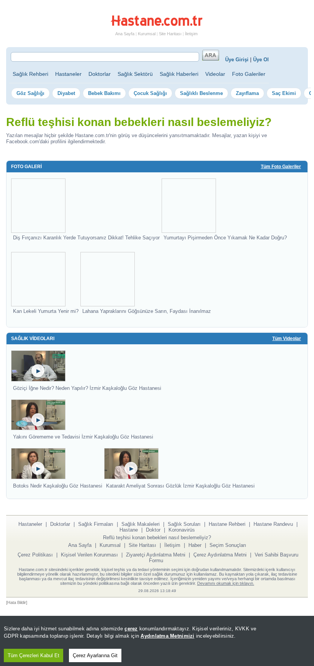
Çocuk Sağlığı (150, 93)
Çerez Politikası (35, 555)
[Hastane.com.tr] (156, 24)
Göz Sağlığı (30, 93)
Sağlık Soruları (184, 524)
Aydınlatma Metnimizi (167, 636)
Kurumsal (146, 33)
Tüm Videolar (286, 338)
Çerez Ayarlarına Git (95, 655)
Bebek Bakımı (104, 93)
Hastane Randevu (273, 524)
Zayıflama (247, 93)
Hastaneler (68, 74)
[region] (157, 641)
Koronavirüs (181, 530)
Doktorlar (99, 74)
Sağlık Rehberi (30, 74)
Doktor (153, 530)
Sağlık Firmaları (95, 524)
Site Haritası (170, 33)
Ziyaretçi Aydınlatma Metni (155, 555)
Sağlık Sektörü (135, 74)
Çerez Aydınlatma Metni (220, 555)
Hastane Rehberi (227, 524)
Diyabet (66, 93)
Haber (194, 545)
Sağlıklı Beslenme (201, 93)
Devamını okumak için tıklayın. (225, 583)
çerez (130, 629)
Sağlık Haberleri (179, 74)
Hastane (128, 530)
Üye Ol (261, 59)
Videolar (215, 74)
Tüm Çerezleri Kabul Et (33, 655)
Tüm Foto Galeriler (281, 166)
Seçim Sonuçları (227, 545)
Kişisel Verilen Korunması (89, 555)
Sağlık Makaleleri (140, 524)
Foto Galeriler (248, 74)
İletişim (191, 33)
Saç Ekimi (284, 93)
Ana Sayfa (124, 33)
